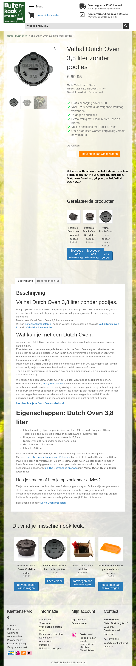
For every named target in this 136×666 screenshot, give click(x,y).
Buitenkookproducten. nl (38, 323)
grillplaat (99, 178)
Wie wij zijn (45, 619)
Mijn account (79, 619)
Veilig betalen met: (17, 647)
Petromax (44, 644)
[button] (54, 48)
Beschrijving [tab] (25, 280)
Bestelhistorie (79, 623)
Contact (11, 625)
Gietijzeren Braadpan (79, 178)
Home (10, 35)
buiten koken (75, 174)
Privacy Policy (14, 639)
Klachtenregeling (16, 643)
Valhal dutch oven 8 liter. (39, 327)
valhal (109, 178)
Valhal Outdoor (107, 171)
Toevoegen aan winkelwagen (99, 153)
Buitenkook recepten (50, 648)
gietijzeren (116, 174)
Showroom (45, 623)
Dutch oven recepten (51, 634)
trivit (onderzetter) (53, 383)
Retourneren (14, 629)
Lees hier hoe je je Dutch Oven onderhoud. (40, 403)
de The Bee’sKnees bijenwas (61, 467)
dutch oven (91, 174)
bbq (125, 171)
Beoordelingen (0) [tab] (48, 280)
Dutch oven (21, 35)
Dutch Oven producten (53, 502)
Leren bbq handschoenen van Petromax (47, 457)
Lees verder (106, 256)
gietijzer (104, 174)
